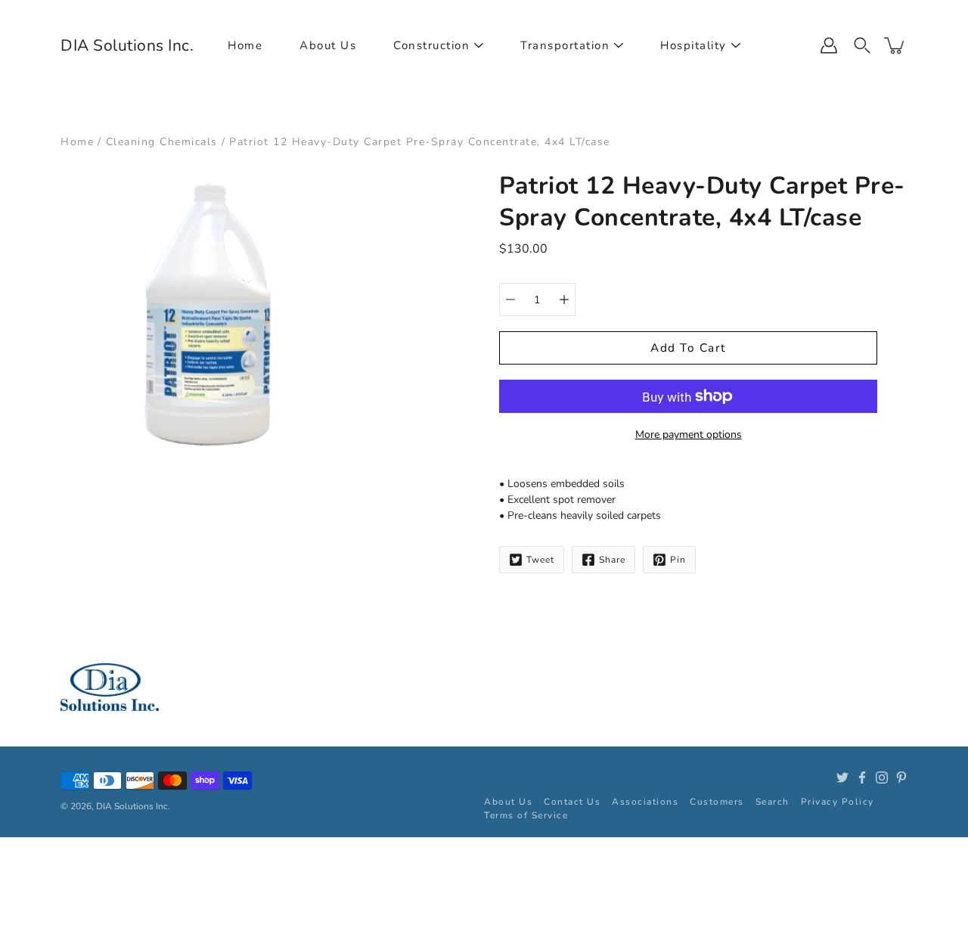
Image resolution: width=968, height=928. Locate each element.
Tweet (540, 560)
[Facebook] (862, 777)
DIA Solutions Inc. (127, 45)
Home (245, 45)
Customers (717, 802)
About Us (327, 45)
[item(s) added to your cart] (895, 45)
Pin (678, 560)
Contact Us (572, 802)
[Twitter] (842, 777)
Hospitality (693, 45)
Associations (645, 802)
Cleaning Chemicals (162, 142)
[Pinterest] (901, 777)
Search (772, 802)
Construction (431, 45)
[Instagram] (882, 777)
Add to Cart (688, 347)
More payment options (688, 434)
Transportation (565, 45)
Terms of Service (526, 815)
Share (612, 560)
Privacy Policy (837, 802)
